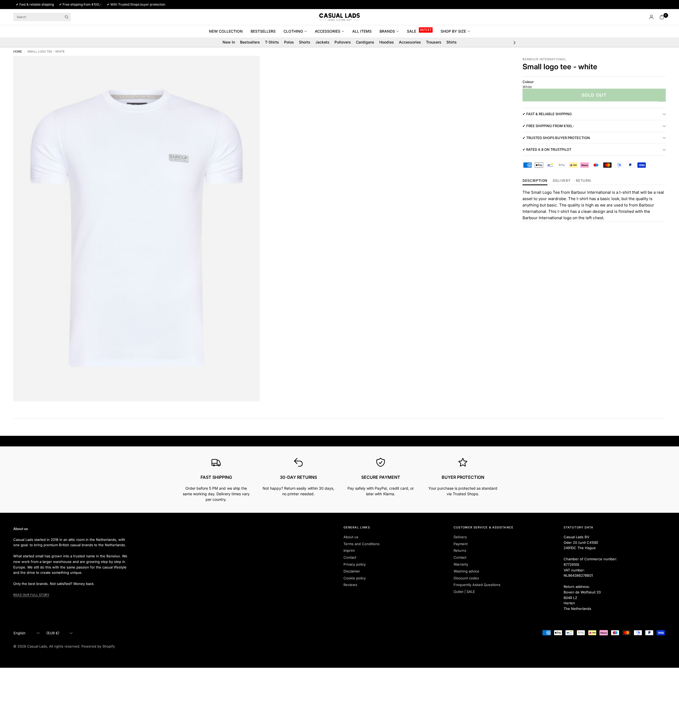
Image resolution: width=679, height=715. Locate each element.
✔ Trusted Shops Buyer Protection (556, 138)
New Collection (226, 31)
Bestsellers (263, 31)
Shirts (451, 42)
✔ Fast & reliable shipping (547, 114)
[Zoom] (248, 67)
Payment (461, 544)
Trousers (433, 42)
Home (17, 51)
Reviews (350, 585)
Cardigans (365, 42)
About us (350, 537)
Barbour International (544, 59)
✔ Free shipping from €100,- (548, 126)
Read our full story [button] (31, 595)
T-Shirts (272, 42)
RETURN (583, 181)
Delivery (562, 181)
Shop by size (453, 31)
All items (362, 31)
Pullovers (342, 42)
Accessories (327, 31)
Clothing (293, 31)
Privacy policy (354, 564)
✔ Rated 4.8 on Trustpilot (547, 150)
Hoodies (386, 42)
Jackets (322, 42)
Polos (289, 42)
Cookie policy (354, 578)
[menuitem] (228, 31)
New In (229, 42)
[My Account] (651, 17)
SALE (411, 31)
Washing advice (466, 571)
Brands (387, 31)
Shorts (304, 42)
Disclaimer (351, 571)
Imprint (349, 550)
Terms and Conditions (361, 544)
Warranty (461, 564)
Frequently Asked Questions (477, 585)
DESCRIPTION (535, 181)
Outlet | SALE (464, 591)
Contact (349, 557)
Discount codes (466, 578)
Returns (460, 550)
